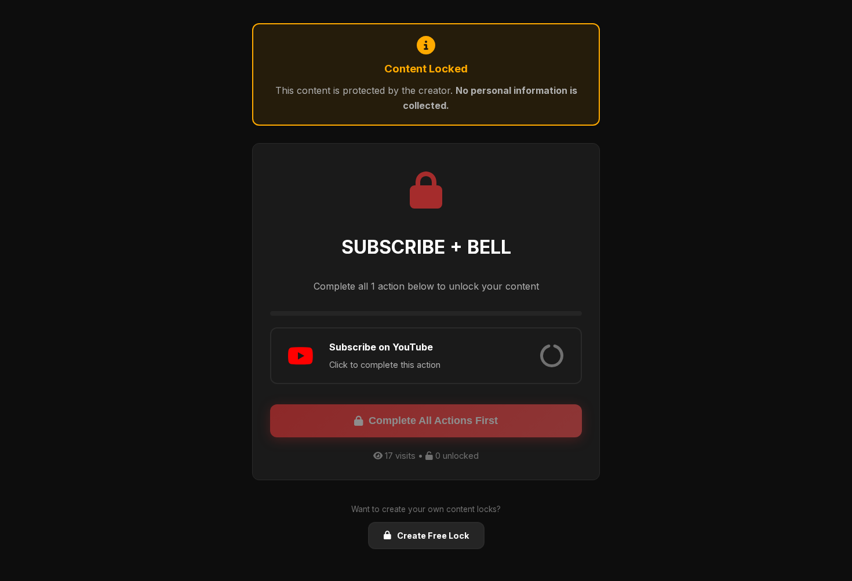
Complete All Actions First (433, 420)
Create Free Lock (433, 535)
